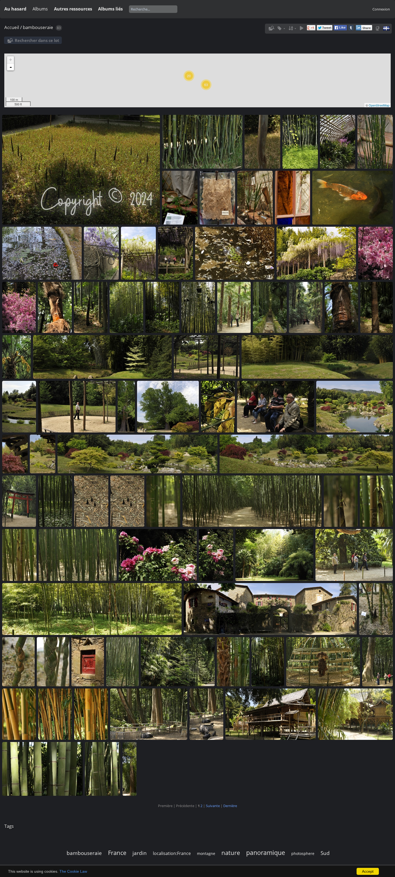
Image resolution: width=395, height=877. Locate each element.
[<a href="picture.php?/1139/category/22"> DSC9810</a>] (138, 253)
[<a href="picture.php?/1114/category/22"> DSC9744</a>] (275, 407)
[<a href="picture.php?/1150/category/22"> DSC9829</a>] (262, 142)
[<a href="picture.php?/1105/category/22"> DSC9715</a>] (163, 501)
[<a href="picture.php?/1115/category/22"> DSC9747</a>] (218, 407)
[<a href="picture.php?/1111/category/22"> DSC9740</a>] (42, 454)
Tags (9, 826)
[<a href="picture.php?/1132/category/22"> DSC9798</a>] (90, 307)
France (117, 853)
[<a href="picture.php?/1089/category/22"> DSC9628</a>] (122, 661)
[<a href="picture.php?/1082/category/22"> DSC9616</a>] (55, 714)
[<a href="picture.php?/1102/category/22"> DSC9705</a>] (376, 501)
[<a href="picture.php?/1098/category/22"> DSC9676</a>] (216, 555)
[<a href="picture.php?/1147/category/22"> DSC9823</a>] (375, 142)
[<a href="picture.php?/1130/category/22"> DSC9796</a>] (162, 307)
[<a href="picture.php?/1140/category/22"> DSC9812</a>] (101, 253)
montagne (206, 853)
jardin (139, 853)
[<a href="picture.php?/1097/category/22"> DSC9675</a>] (274, 555)
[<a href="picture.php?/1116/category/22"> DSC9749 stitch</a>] (168, 407)
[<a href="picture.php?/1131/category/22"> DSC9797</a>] (126, 307)
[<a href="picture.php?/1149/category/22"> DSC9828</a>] (300, 142)
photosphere (302, 853)
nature (230, 853)
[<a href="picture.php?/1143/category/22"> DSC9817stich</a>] (127, 501)
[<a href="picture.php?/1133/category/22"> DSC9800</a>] (55, 307)
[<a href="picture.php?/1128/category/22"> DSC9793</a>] (234, 307)
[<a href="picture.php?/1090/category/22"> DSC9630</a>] (87, 661)
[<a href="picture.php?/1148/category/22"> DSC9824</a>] (337, 142)
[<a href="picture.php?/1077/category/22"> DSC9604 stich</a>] (355, 714)
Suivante (213, 805)
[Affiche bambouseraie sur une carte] (378, 28)
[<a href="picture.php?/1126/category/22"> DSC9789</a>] (305, 307)
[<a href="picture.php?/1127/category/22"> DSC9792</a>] (270, 307)
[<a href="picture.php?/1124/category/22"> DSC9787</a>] (376, 307)
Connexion (381, 9)
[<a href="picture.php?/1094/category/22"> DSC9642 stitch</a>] (270, 609)
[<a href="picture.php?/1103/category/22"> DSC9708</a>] (340, 501)
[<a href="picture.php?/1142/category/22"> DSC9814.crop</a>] (352, 198)
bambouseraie (38, 27)
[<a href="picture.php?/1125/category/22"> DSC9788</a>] (341, 307)
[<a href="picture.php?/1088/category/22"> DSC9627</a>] (177, 661)
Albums (40, 9)
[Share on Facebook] (340, 29)
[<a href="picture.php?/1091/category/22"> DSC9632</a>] (53, 661)
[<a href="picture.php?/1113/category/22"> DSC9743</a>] (354, 407)
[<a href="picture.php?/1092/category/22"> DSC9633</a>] (18, 661)
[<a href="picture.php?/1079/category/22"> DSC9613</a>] (206, 714)
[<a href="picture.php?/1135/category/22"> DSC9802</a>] (375, 253)
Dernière (230, 805)
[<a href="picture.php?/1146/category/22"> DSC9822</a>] (180, 198)
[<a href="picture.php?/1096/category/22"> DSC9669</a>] (354, 555)
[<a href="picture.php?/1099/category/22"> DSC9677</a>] (157, 555)
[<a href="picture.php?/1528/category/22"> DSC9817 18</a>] (292, 198)
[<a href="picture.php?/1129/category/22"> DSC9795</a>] (198, 307)
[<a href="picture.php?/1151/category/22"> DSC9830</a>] (202, 142)
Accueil (11, 27)
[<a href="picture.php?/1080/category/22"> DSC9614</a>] (148, 714)
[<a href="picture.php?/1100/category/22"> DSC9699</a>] (77, 555)
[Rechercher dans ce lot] (271, 28)
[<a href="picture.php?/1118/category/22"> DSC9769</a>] (77, 407)
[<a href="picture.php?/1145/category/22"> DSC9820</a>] (217, 198)
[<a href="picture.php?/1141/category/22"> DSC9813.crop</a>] (42, 253)
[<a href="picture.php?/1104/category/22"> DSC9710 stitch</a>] (252, 501)
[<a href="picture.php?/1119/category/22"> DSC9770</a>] (19, 407)
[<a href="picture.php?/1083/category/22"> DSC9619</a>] (19, 714)
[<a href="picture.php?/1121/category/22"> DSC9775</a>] (206, 357)
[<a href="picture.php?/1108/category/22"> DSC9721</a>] (19, 501)
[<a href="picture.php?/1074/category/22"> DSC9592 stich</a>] (130, 769)
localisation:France (172, 853)
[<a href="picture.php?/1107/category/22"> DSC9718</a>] (55, 501)
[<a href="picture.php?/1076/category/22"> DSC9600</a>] (42, 769)
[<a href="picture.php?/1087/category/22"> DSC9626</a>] (233, 661)
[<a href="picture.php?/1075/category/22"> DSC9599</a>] (102, 769)
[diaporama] (301, 28)
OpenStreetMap (379, 105)
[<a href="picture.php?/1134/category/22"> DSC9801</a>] (19, 307)
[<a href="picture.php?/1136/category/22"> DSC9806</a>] (316, 253)
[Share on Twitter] (324, 29)
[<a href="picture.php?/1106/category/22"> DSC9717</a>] (91, 501)
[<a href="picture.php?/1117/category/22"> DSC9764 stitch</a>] (126, 407)
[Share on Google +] (311, 29)
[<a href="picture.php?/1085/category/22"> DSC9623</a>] (323, 661)
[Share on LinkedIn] (364, 29)
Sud (325, 853)
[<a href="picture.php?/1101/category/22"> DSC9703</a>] (19, 555)
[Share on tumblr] (351, 29)
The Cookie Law (73, 871)
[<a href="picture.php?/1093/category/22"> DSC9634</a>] (376, 609)
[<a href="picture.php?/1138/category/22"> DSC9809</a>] (175, 253)
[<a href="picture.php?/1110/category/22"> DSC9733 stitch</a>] (137, 454)
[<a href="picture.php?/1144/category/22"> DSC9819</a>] (255, 198)
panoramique (265, 852)
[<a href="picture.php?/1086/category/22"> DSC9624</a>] (267, 661)
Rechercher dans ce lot (37, 40)
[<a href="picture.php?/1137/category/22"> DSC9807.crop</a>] (234, 253)
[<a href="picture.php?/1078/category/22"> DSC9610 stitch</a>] (270, 714)
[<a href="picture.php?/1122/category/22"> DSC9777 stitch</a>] (102, 357)
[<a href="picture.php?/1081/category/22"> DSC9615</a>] (91, 714)
